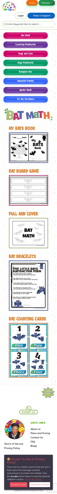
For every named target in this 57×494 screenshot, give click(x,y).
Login (21, 15)
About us (35, 429)
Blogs (34, 445)
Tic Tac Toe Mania (25, 99)
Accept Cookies (18, 484)
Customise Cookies (39, 484)
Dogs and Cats (26, 53)
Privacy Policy (12, 448)
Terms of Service (13, 443)
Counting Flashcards (25, 44)
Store (32, 2)
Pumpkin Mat (25, 71)
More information (33, 479)
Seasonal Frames (25, 81)
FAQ (33, 441)
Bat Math (25, 35)
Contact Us (37, 437)
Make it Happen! (41, 15)
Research (46, 2)
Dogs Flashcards (26, 62)
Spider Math (26, 90)
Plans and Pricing (40, 433)
